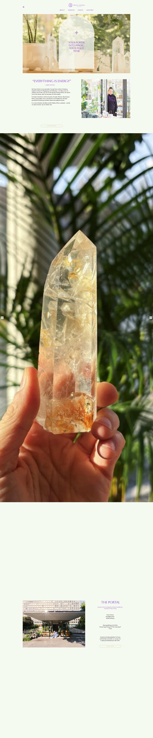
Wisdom (71, 10)
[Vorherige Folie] (2, 317)
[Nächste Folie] (150, 317)
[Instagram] (23, 7)
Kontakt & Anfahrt (110, 646)
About (62, 10)
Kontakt (89, 10)
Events (80, 10)
